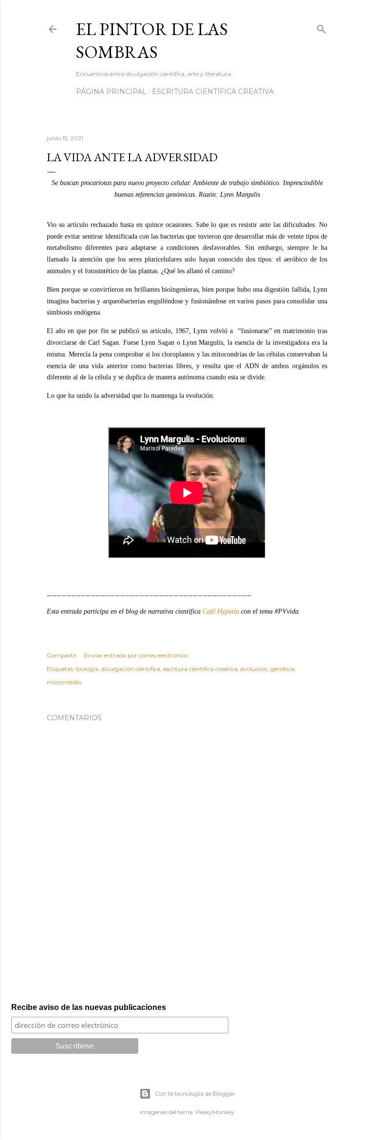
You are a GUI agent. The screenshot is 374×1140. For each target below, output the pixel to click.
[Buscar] (321, 27)
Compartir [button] (62, 655)
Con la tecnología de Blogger (195, 1093)
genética (282, 669)
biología (87, 669)
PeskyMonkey (215, 1112)
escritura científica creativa (200, 669)
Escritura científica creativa (213, 91)
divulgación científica (130, 669)
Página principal (111, 91)
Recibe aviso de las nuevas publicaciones (88, 1007)
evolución (254, 669)
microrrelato (64, 682)
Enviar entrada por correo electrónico (136, 655)
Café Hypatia (221, 611)
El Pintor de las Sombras (152, 40)
